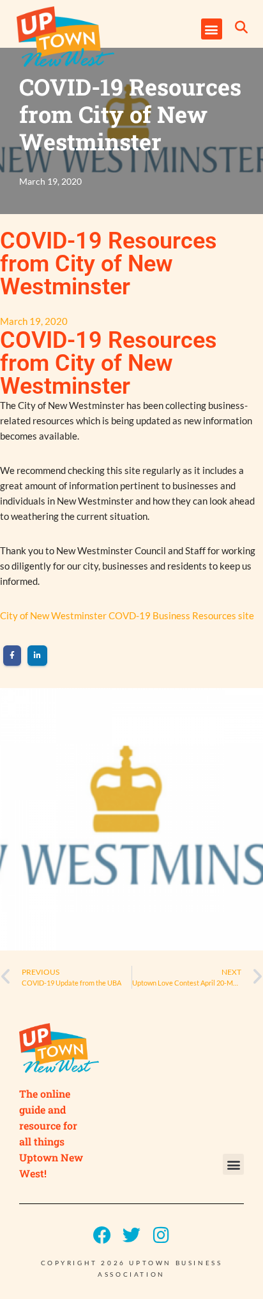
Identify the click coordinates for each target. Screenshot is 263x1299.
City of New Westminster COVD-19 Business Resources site (127, 615)
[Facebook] (102, 1235)
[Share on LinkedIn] (37, 655)
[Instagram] (161, 1235)
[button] (211, 28)
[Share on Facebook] (12, 655)
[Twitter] (131, 1235)
